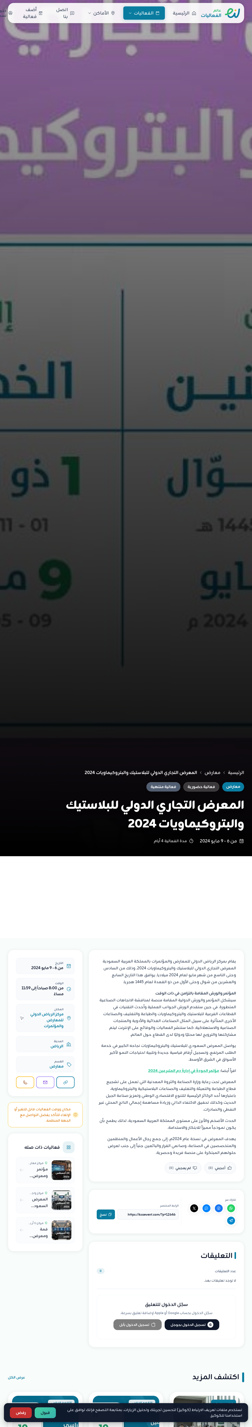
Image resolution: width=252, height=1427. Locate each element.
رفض (21, 1413)
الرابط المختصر (169, 1205)
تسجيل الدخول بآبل (134, 1325)
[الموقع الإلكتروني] (65, 1082)
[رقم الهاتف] (25, 1082)
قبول (45, 1413)
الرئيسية (236, 772)
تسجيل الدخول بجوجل (191, 1325)
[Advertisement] (126, 893)
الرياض (56, 1046)
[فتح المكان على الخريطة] (21, 1018)
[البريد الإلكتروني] (45, 1082)
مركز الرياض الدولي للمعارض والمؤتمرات (46, 1020)
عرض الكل (16, 1377)
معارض (212, 772)
